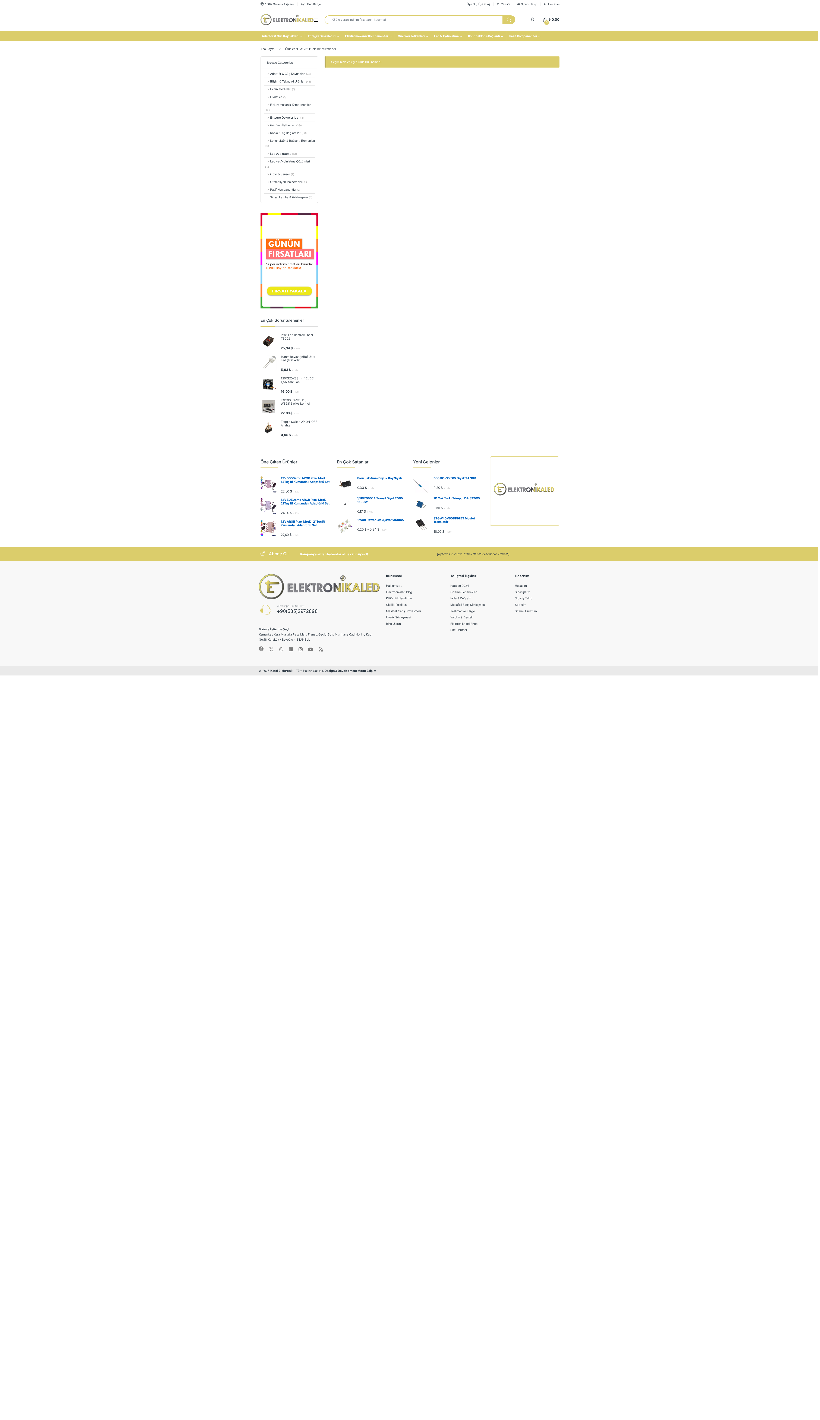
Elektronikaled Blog (399, 592)
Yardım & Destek (461, 617)
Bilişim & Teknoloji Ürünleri (290, 81)
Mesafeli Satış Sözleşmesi (403, 611)
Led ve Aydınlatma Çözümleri (287, 163)
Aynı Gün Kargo (311, 4)
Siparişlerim (522, 592)
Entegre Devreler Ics (287, 117)
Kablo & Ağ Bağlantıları (288, 133)
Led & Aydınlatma (446, 36)
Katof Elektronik (281, 670)
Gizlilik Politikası (396, 604)
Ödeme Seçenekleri (463, 592)
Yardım (505, 4)
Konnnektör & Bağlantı (484, 36)
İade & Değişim (460, 598)
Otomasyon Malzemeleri (288, 182)
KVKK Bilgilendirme (399, 598)
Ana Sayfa (268, 49)
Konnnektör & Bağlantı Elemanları (289, 143)
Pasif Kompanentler (523, 36)
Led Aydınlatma (283, 153)
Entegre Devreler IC (322, 36)
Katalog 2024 (459, 585)
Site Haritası (458, 630)
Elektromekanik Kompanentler (366, 36)
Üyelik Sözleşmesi (398, 617)
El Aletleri (278, 97)
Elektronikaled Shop (463, 623)
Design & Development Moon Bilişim (350, 670)
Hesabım (553, 4)
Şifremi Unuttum (526, 611)
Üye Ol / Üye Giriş (478, 4)
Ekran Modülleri (282, 89)
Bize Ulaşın (393, 623)
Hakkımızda (394, 585)
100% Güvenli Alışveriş (279, 4)
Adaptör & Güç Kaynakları (280, 36)
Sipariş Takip (529, 4)
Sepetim (520, 604)
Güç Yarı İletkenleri (411, 36)
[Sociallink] (261, 648)
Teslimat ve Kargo (462, 611)
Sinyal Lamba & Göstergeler (291, 197)
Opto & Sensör (282, 174)
